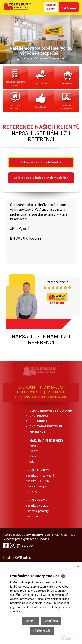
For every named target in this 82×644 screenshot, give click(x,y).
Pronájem (32, 516)
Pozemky (31, 491)
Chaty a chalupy (36, 486)
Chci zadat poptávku (15, 107)
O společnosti (29, 392)
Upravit (30, 621)
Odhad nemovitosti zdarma (15, 84)
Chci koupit (67, 84)
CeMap (33, 445)
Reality (7, 535)
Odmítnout (51, 621)
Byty (31, 461)
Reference (40, 107)
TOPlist (33, 451)
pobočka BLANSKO (37, 470)
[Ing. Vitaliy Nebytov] (21, 300)
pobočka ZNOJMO (37, 505)
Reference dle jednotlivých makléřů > (41, 178)
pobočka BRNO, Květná (40, 475)
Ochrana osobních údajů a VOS (41, 397)
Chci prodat (41, 84)
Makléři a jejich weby (67, 107)
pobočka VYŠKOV (36, 500)
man (26, 557)
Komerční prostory (37, 511)
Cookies (44, 539)
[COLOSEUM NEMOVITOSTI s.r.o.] (17, 6)
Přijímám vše (42, 631)
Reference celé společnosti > (41, 162)
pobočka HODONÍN (37, 481)
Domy (32, 456)
